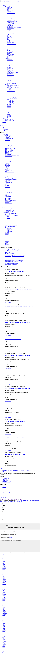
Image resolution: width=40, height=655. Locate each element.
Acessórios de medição (10, 45)
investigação (7, 285)
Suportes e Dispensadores (11, 17)
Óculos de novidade (10, 73)
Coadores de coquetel (10, 25)
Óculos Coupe (9, 65)
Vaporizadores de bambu (11, 81)
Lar (3, 4)
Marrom (10, 88)
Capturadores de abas (10, 54)
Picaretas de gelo (9, 40)
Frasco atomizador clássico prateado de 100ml (14, 271)
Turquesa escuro (11, 93)
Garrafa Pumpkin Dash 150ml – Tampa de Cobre (15, 437)
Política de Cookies (5, 490)
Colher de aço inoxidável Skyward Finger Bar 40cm (13, 261)
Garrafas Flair (9, 36)
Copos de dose (9, 74)
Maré (7, 117)
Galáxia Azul (11, 100)
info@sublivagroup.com (21, 1)
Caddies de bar (9, 9)
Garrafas (8, 66)
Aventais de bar (9, 8)
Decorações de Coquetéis (11, 22)
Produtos (3, 5)
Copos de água (7, 205)
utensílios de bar (7, 6)
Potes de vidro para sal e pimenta (12, 98)
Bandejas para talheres (10, 28)
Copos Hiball (9, 67)
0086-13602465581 (7, 1)
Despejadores (9, 48)
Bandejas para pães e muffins (11, 82)
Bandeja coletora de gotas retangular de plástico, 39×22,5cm (14, 256)
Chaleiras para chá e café (9, 236)
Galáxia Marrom (11, 101)
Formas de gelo (9, 38)
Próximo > (4, 468)
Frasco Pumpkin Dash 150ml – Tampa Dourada (15, 421)
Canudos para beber (8, 158)
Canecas (8, 47)
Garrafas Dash (9, 29)
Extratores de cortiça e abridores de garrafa (14, 27)
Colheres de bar (9, 12)
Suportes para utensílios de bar (12, 14)
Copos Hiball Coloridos (10, 64)
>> (6, 468)
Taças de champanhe (8, 189)
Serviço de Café (9, 86)
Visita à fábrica (7, 123)
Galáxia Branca (11, 103)
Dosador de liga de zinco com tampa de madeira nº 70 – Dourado (18, 289)
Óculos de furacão (10, 68)
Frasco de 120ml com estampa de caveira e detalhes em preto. (18, 355)
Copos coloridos (9, 63)
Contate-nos (4, 487)
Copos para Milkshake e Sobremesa (12, 72)
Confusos (6, 174)
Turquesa (10, 90)
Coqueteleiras (9, 24)
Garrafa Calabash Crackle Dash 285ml (13, 339)
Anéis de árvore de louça (11, 91)
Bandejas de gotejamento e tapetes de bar (13, 31)
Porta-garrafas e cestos (10, 16)
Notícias (3, 118)
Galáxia (8, 99)
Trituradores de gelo (10, 35)
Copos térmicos (9, 76)
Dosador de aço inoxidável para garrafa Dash (14, 404)
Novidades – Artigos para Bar (9, 119)
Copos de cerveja (9, 59)
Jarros (8, 43)
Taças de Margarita (10, 70)
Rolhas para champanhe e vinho (12, 21)
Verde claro (10, 94)
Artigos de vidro (7, 58)
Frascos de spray (9, 52)
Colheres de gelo (9, 41)
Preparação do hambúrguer (11, 83)
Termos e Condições (5, 491)
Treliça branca (9, 116)
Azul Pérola (9, 106)
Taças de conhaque (10, 60)
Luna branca (9, 104)
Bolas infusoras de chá (10, 109)
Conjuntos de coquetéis (10, 23)
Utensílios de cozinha (8, 79)
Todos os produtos (19, 501)
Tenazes (8, 110)
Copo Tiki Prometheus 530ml (9, 253)
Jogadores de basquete (10, 80)
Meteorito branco (9, 113)
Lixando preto (9, 107)
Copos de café (9, 62)
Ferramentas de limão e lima (11, 44)
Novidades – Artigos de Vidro (9, 120)
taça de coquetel (8, 501)
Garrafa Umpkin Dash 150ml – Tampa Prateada (15, 454)
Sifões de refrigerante (10, 49)
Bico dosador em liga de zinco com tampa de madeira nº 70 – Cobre (19, 306)
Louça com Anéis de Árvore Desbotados (13, 87)
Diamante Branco (9, 111)
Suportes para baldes (10, 18)
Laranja (10, 89)
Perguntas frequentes (5, 121)
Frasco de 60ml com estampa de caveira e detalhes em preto (17, 372)
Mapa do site (19, 500)
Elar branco (8, 114)
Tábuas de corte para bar (11, 10)
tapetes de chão (9, 37)
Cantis (8, 39)
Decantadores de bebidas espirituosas (13, 51)
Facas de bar (9, 11)
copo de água (13, 501)
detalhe (10, 285)
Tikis (7, 56)
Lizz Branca (9, 112)
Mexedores (8, 53)
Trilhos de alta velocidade (11, 50)
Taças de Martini (9, 71)
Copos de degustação (10, 75)
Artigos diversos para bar (11, 13)
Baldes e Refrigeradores (11, 19)
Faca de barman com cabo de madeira (11, 264)
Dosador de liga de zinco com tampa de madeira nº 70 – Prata (18, 322)
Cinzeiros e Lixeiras (10, 7)
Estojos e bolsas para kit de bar (12, 20)
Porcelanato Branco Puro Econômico (13, 97)
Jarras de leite (9, 105)
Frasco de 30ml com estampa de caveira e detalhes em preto (17, 388)
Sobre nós (4, 122)
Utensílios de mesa (8, 84)
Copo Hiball (26, 500)
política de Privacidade (6, 492)
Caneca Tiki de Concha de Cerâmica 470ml (12, 250)
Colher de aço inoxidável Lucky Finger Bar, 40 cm (13, 258)
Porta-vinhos (9, 57)
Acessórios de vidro (10, 32)
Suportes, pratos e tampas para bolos (13, 85)
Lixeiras (6, 143)
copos (23, 500)
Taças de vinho (9, 78)
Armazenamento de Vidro (11, 33)
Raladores (8, 34)
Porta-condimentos (10, 26)
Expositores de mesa (10, 55)
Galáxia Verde (11, 102)
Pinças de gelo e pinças (10, 42)
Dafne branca (9, 115)
